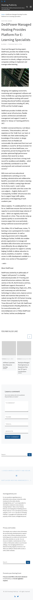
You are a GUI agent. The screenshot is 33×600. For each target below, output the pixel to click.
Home (3, 14)
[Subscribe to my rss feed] (2, 1)
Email (9, 424)
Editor (5, 44)
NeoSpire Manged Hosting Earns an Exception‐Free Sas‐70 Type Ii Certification (23, 367)
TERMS (13, 510)
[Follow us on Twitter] (4, 1)
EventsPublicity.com (8, 578)
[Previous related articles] (25, 336)
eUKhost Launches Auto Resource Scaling (9, 365)
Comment (10, 403)
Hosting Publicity (13, 591)
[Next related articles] (29, 336)
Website (9, 431)
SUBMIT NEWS (11, 512)
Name (8, 417)
